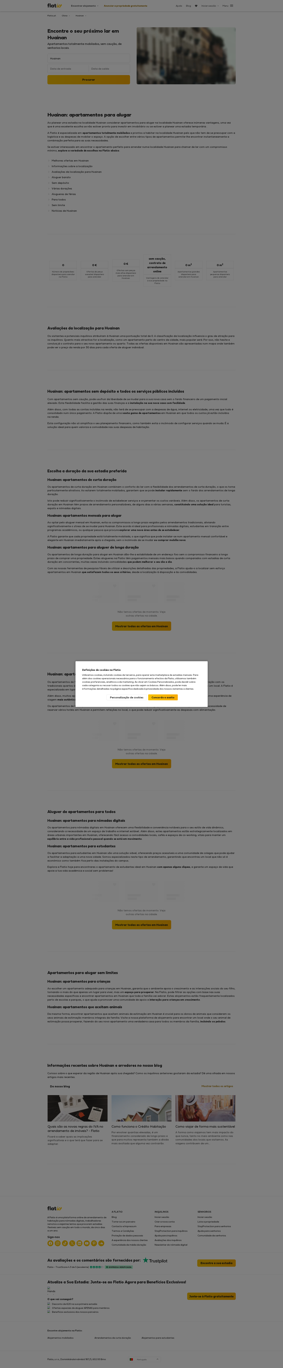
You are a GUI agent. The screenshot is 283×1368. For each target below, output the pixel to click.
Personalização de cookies (126, 697)
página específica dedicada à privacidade (136, 688)
